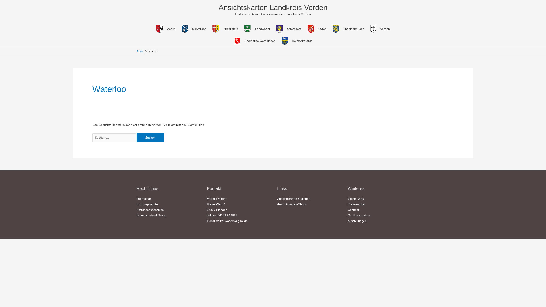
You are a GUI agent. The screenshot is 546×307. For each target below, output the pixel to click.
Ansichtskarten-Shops (292, 204)
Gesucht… (355, 209)
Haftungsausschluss (150, 209)
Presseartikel (356, 204)
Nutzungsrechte (147, 204)
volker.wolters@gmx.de (232, 221)
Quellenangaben (359, 215)
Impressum (144, 198)
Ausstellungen (357, 221)
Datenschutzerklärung (151, 215)
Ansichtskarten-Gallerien (293, 198)
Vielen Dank (356, 198)
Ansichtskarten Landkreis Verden (273, 7)
